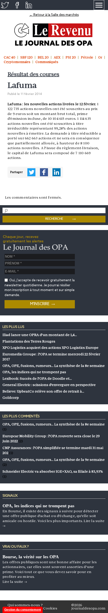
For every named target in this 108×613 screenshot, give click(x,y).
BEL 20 (43, 57)
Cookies (50, 608)
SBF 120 (26, 57)
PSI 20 (71, 57)
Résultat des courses (33, 74)
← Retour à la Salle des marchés (54, 15)
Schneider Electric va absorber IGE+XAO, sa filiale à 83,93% (53, 471)
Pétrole (87, 57)
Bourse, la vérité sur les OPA (31, 556)
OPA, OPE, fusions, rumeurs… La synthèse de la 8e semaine (54, 424)
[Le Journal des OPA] (54, 34)
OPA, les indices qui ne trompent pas (38, 505)
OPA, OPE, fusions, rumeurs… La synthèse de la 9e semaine (54, 460)
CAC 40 (9, 57)
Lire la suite (15, 582)
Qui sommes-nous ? (25, 605)
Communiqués (46, 62)
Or (100, 57)
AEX (57, 57)
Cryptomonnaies (17, 62)
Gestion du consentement (22, 609)
